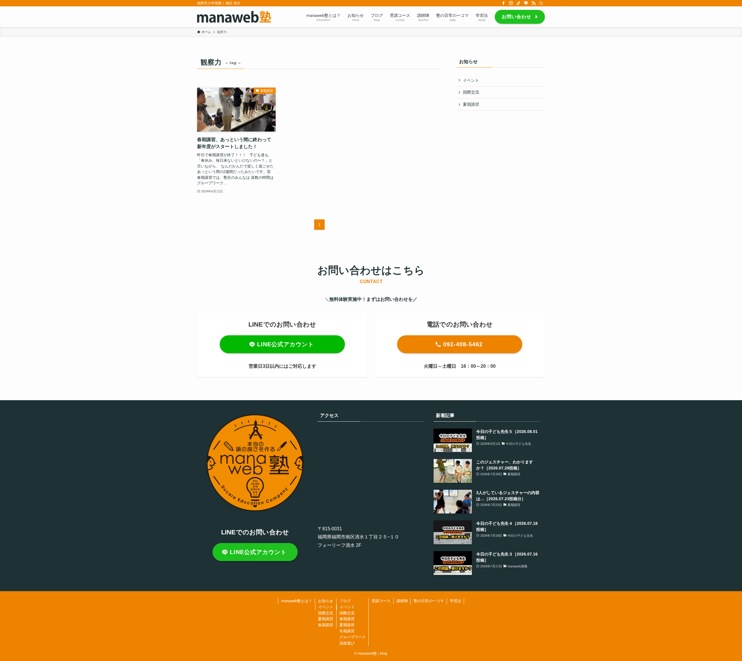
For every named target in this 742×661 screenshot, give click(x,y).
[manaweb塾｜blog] (234, 17)
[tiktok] (518, 3)
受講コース (381, 601)
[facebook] (503, 3)
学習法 (455, 601)
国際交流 (471, 92)
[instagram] (511, 3)
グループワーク (352, 637)
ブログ (345, 601)
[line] (526, 3)
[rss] (533, 3)
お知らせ (325, 601)
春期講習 (325, 625)
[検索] (541, 3)
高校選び (346, 643)
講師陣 (402, 601)
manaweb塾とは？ (296, 601)
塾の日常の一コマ (429, 601)
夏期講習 (471, 104)
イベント (471, 80)
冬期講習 (346, 631)
